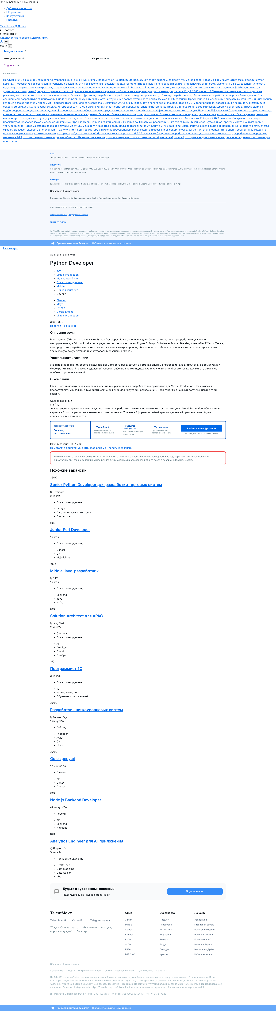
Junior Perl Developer (70, 529)
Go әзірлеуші (62, 758)
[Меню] (6, 42)
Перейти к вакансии (63, 325)
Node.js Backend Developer (75, 800)
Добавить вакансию (19, 8)
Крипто (41, 37)
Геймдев (31, 37)
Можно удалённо (67, 278)
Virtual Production (68, 274)
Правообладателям (125, 970)
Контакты (161, 970)
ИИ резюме (13, 12)
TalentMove (7, 26)
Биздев (21, 37)
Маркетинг (9, 33)
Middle (61, 286)
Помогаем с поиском (63, 447)
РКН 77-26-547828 (58, 222)
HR (15, 37)
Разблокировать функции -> (201, 428)
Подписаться (194, 891)
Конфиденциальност (89, 970)
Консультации (15, 16)
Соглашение (56, 970)
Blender (61, 300)
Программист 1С (66, 668)
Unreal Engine (65, 311)
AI (47, 37)
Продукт (8, 30)
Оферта (70, 970)
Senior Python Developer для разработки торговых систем (106, 484)
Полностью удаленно (70, 282)
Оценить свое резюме (92, 447)
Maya (60, 304)
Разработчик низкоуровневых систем (86, 709)
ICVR (59, 270)
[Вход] (2, 42)
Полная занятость (68, 290)
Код (2, 37)
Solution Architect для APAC (76, 616)
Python (61, 307)
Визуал (9, 37)
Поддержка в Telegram (78, 215)
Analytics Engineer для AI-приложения (86, 841)
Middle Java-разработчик (74, 571)
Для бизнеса (146, 970)
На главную (10, 248)
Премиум (12, 19)
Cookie (108, 970)
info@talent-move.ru (58, 215)
